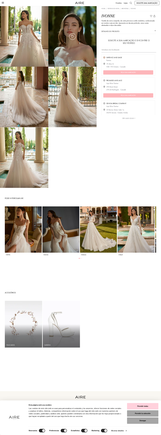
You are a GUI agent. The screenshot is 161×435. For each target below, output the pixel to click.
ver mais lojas (128, 118)
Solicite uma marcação (146, 3)
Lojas (125, 3)
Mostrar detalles (117, 431)
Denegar (143, 420)
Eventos (119, 3)
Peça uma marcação (128, 72)
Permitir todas (142, 406)
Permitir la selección (142, 413)
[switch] (64, 430)
